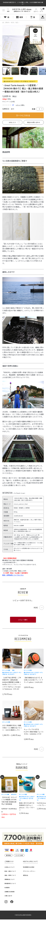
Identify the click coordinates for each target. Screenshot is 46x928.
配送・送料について (10, 871)
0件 (13, 105)
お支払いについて (10, 867)
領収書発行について (10, 883)
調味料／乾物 (9, 22)
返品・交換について (10, 875)
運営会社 (25, 875)
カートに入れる (23, 115)
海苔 (16, 22)
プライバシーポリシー (29, 871)
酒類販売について (10, 879)
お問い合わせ (8, 896)
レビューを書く (20, 105)
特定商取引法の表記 (28, 867)
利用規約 (7, 887)
